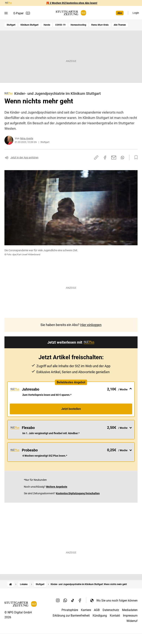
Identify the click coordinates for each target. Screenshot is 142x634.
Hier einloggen (91, 325)
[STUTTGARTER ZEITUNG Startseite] (71, 13)
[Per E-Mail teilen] (113, 157)
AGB (97, 610)
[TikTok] (73, 600)
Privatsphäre (70, 610)
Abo (119, 13)
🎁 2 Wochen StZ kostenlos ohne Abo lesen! (71, 2)
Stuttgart (11, 25)
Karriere (86, 610)
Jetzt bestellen (71, 409)
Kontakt (115, 615)
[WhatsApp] (65, 600)
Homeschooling (78, 25)
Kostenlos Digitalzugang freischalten (78, 493)
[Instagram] (58, 600)
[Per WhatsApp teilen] (122, 157)
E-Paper (18, 13)
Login (136, 12)
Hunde (47, 25)
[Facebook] (80, 600)
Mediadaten (130, 610)
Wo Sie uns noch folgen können (117, 600)
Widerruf (132, 621)
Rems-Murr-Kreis (100, 25)
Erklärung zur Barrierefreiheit (71, 615)
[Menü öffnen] (6, 13)
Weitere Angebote (56, 486)
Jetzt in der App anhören (24, 157)
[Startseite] (10, 584)
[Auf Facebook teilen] (105, 157)
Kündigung (100, 615)
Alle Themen (120, 25)
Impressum (130, 615)
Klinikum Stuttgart (29, 25)
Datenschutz (111, 610)
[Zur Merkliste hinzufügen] (135, 157)
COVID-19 (60, 25)
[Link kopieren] (96, 157)
